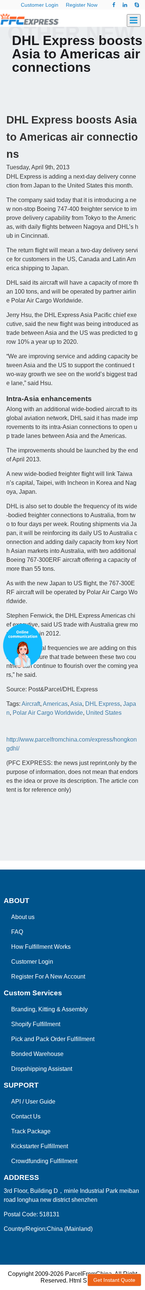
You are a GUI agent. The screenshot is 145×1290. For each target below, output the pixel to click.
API (16, 1101)
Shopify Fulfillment (35, 1024)
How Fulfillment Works (41, 947)
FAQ (17, 932)
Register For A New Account (48, 976)
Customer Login (39, 5)
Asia (76, 704)
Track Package (31, 1131)
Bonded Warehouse (37, 1054)
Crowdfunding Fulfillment (44, 1161)
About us (23, 917)
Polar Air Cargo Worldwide (48, 713)
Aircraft (31, 704)
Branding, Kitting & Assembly (49, 1009)
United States (104, 713)
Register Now (81, 5)
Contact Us (26, 1116)
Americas (55, 704)
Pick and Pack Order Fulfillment (52, 1039)
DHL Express (102, 704)
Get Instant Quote (114, 1280)
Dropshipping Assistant (41, 1069)
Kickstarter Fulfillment (39, 1146)
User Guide (40, 1101)
